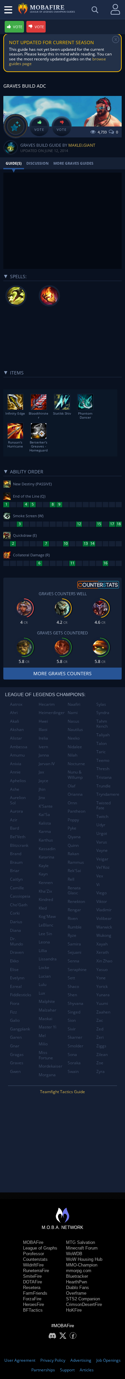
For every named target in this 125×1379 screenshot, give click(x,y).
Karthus (46, 840)
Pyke (72, 828)
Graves (16, 1063)
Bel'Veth (17, 837)
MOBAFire (33, 1242)
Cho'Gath (18, 905)
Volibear (104, 918)
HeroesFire (33, 1304)
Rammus (76, 862)
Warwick (104, 927)
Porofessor (33, 1253)
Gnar (14, 1046)
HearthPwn (76, 1281)
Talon (101, 743)
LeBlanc (46, 925)
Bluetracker (77, 1276)
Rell (71, 879)
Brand (15, 853)
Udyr (100, 825)
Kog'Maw (47, 916)
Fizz (13, 1012)
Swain (73, 1071)
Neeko (74, 738)
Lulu (42, 984)
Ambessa (18, 747)
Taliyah (103, 735)
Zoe (99, 1063)
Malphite (47, 1001)
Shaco (73, 986)
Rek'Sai (74, 870)
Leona (44, 942)
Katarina (46, 857)
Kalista (45, 823)
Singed (74, 1012)
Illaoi (43, 729)
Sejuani (74, 952)
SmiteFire (32, 1276)
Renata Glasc (74, 890)
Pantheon (76, 811)
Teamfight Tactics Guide (62, 1092)
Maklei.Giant (81, 145)
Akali (14, 721)
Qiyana (74, 837)
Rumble (75, 927)
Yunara (103, 995)
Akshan (17, 729)
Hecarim (47, 704)
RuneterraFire (36, 1270)
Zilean (102, 1054)
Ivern (43, 747)
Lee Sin (45, 933)
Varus (101, 842)
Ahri (14, 712)
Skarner (75, 1037)
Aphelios (18, 780)
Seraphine (77, 969)
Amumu (17, 755)
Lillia (43, 950)
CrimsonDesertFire (84, 1304)
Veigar (102, 859)
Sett (71, 978)
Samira (74, 944)
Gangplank (20, 1029)
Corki (15, 913)
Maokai (45, 1018)
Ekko (14, 961)
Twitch (102, 816)
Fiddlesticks (20, 995)
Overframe (76, 1293)
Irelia (43, 738)
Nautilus (75, 729)
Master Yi (47, 1027)
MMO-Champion (81, 1264)
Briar (14, 870)
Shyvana (75, 1003)
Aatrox (16, 704)
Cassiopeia (20, 896)
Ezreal (16, 986)
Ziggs (101, 1046)
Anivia (15, 764)
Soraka (74, 1063)
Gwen (15, 1071)
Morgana (47, 1075)
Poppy (73, 820)
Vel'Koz (103, 867)
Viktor (101, 901)
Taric (101, 752)
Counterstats (35, 1259)
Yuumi (102, 1003)
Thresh (102, 768)
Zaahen (103, 1012)
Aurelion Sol (18, 800)
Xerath (102, 952)
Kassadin (47, 849)
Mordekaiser (50, 1066)
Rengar (74, 910)
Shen (72, 995)
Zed (99, 1029)
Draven (17, 952)
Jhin (42, 789)
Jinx (42, 797)
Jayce (43, 780)
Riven (73, 918)
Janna (44, 755)
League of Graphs (40, 1248)
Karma (45, 831)
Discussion (37, 163)
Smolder (75, 1046)
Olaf (71, 786)
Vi (98, 884)
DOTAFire (32, 1281)
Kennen (46, 882)
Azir (13, 820)
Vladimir (104, 910)
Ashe (14, 789)
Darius (16, 922)
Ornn (72, 803)
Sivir (72, 1029)
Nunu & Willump (75, 774)
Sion (72, 1020)
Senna (73, 961)
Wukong (103, 935)
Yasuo (102, 969)
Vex (99, 876)
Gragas (17, 1054)
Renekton (76, 901)
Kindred (46, 899)
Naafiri (74, 704)
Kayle (44, 865)
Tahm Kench (102, 723)
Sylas (101, 704)
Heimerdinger (50, 712)
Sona (72, 1054)
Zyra (100, 1071)
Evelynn (17, 978)
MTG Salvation (80, 1242)
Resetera (31, 1287)
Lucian (45, 976)
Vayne (102, 850)
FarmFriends (35, 1293)
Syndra (102, 712)
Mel (42, 1035)
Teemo (102, 760)
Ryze (72, 935)
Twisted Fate (103, 805)
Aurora (16, 811)
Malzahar (47, 1010)
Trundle (103, 786)
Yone (101, 978)
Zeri (100, 1037)
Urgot (101, 833)
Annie (15, 772)
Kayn (43, 874)
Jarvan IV (47, 764)
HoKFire (74, 1310)
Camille (17, 888)
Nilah (72, 755)
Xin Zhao (104, 961)
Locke (44, 967)
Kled (43, 908)
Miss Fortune (46, 1055)
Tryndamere (107, 794)
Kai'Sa (44, 814)
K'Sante (46, 806)
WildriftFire (33, 1264)
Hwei (43, 721)
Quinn (73, 845)
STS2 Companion (83, 1298)
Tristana (104, 777)
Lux (42, 993)
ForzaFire (32, 1298)
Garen (16, 1037)
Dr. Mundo (16, 941)
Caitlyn (16, 879)
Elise (14, 969)
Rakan (73, 853)
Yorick (102, 986)
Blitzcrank (19, 845)
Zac (99, 1020)
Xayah (102, 944)
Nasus (73, 721)
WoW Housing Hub (84, 1259)
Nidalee (75, 747)
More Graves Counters (62, 673)
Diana (15, 930)
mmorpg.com (78, 1270)
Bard (14, 828)
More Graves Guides (73, 163)
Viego (101, 893)
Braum (16, 862)
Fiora (14, 1003)
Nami (73, 712)
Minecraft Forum (82, 1248)
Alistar (16, 738)
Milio (43, 1044)
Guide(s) (14, 163)
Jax (41, 772)
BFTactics (33, 1310)
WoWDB (74, 1253)
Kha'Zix (45, 891)
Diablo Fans (77, 1287)
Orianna (75, 794)
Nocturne (76, 764)
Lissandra (48, 959)
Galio (15, 1020)
